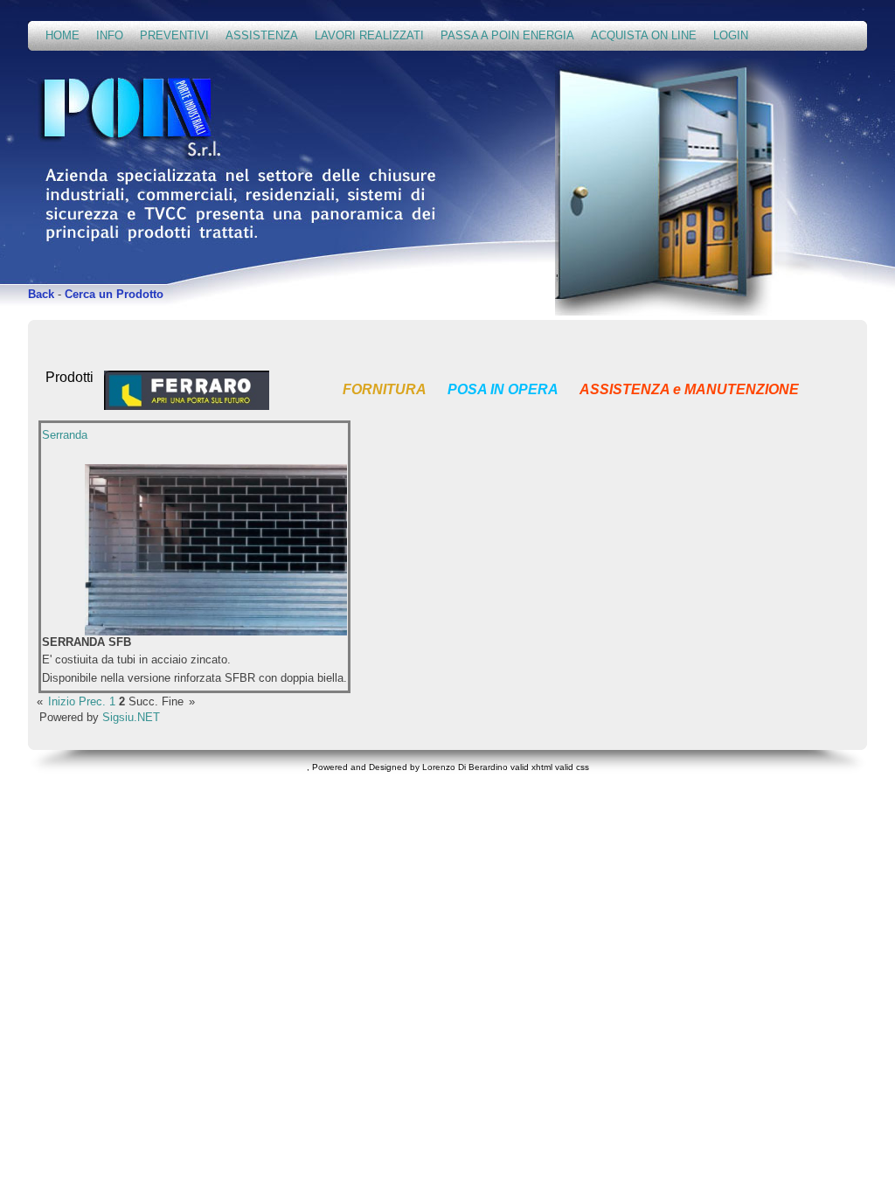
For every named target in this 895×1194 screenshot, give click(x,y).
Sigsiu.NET (131, 717)
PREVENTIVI (174, 35)
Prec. (92, 701)
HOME (62, 35)
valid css (572, 767)
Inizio (61, 701)
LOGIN (730, 35)
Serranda (64, 434)
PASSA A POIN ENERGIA (507, 35)
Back (41, 294)
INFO (109, 35)
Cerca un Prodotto (114, 294)
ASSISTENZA (261, 35)
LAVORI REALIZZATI (369, 35)
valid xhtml (531, 767)
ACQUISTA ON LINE (644, 35)
